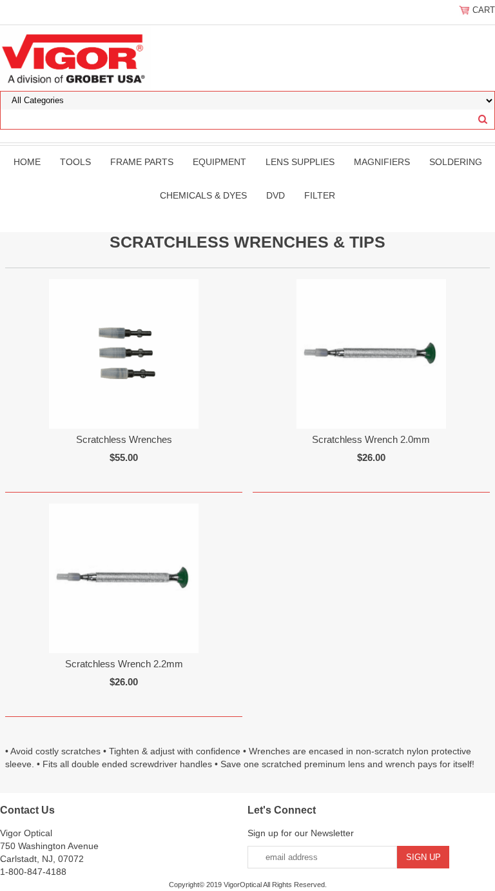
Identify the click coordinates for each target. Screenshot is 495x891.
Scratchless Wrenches (124, 439)
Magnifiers (382, 162)
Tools (75, 162)
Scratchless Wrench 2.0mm (371, 439)
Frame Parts (141, 162)
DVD (275, 195)
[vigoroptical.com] (75, 57)
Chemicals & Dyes (203, 195)
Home (27, 162)
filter (319, 195)
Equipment (219, 162)
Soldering (455, 162)
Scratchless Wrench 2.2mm (124, 663)
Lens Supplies (300, 162)
